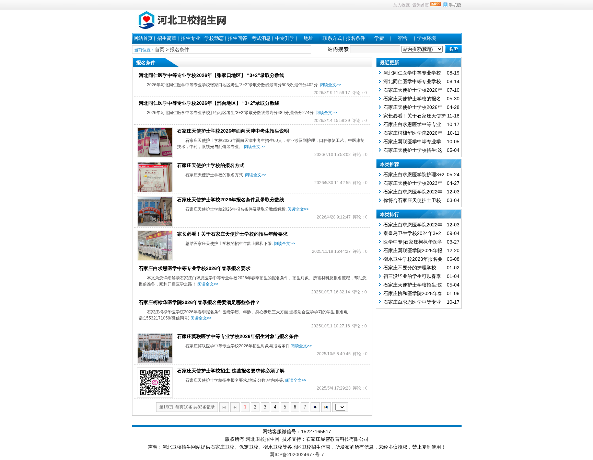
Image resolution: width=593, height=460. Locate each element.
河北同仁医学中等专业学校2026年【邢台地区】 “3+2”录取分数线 (209, 103)
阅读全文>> (330, 84)
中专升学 (284, 38)
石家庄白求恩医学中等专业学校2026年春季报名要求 (195, 268)
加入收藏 (401, 5)
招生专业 (190, 38)
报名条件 (355, 38)
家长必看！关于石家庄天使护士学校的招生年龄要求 (232, 234)
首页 (159, 49)
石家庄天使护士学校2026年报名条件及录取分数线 (230, 199)
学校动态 (214, 38)
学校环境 (426, 38)
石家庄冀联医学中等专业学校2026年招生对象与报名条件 (238, 336)
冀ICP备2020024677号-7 (297, 454)
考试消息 (261, 38)
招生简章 (166, 38)
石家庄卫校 (222, 447)
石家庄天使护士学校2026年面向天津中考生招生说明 (233, 131)
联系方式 (332, 38)
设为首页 (420, 5)
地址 (308, 38)
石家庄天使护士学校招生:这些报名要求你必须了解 (230, 370)
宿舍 (403, 38)
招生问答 (237, 38)
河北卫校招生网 (262, 439)
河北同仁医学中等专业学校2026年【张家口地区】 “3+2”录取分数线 (211, 75)
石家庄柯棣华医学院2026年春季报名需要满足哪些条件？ (199, 302)
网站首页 (143, 38)
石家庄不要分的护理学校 (409, 267)
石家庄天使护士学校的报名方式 (210, 165)
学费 (379, 38)
